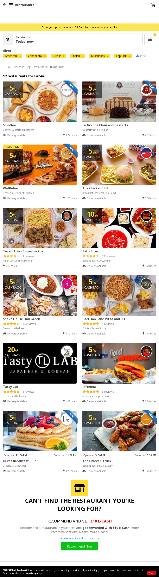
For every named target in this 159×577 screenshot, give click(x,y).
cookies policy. (34, 573)
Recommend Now (79, 546)
